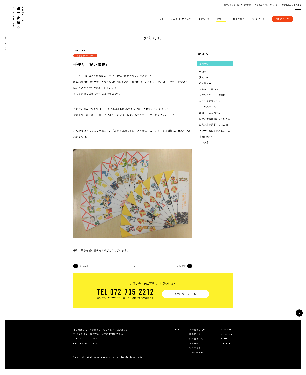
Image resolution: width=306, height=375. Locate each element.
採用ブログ (238, 19)
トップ (160, 19)
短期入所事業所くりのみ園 (213, 124)
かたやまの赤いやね (210, 100)
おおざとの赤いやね (210, 89)
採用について (282, 19)
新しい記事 (84, 266)
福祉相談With (206, 83)
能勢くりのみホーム (210, 112)
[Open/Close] (298, 9)
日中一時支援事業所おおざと (214, 130)
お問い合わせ (258, 19)
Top (177, 329)
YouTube (225, 343)
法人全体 (204, 77)
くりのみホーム (207, 106)
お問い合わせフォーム (185, 294)
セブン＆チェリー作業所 (212, 95)
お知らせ (221, 19)
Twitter (224, 339)
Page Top (299, 313)
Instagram (226, 334)
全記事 (202, 71)
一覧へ (135, 266)
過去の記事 (181, 266)
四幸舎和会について (181, 19)
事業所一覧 (204, 19)
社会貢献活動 (206, 136)
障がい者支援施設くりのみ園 (214, 118)
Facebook (226, 329)
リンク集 (204, 142)
